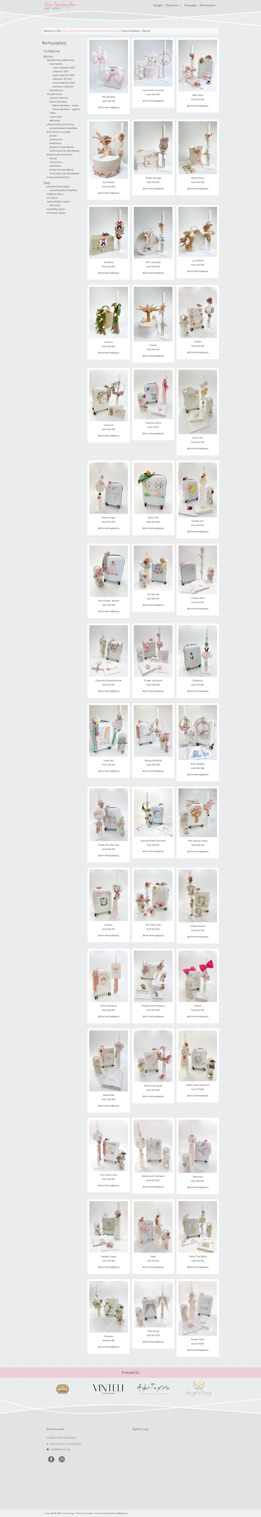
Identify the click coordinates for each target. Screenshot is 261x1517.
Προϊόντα (172, 5)
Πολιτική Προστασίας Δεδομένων (111, 1513)
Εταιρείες (191, 5)
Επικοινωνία (207, 5)
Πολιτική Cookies (84, 1513)
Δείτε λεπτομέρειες (108, 107)
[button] (43, 1389)
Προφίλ (158, 5)
